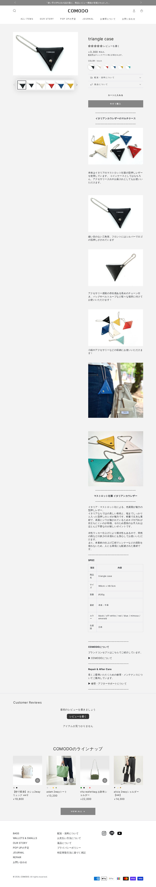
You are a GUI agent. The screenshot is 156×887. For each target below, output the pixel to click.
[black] (91, 67)
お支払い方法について (69, 838)
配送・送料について (68, 833)
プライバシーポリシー (69, 847)
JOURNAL (18, 852)
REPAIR (17, 857)
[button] (14, 11)
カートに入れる (115, 95)
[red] (106, 67)
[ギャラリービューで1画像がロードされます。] (21, 85)
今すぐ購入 (115, 104)
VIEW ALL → (78, 811)
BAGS (16, 833)
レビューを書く (78, 716)
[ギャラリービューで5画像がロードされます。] (60, 85)
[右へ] (140, 2)
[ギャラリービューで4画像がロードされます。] (50, 85)
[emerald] (128, 67)
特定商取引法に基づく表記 (71, 852)
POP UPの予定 (21, 847)
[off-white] (99, 67)
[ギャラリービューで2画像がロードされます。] (31, 85)
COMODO (25, 877)
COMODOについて (101, 658)
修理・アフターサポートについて (109, 683)
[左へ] (15, 2)
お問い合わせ (20, 862)
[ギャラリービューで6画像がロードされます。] (69, 85)
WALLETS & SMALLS (25, 838)
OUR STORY (20, 843)
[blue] (113, 67)
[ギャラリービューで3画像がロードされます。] (40, 85)
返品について (64, 843)
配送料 (91, 55)
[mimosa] (121, 67)
